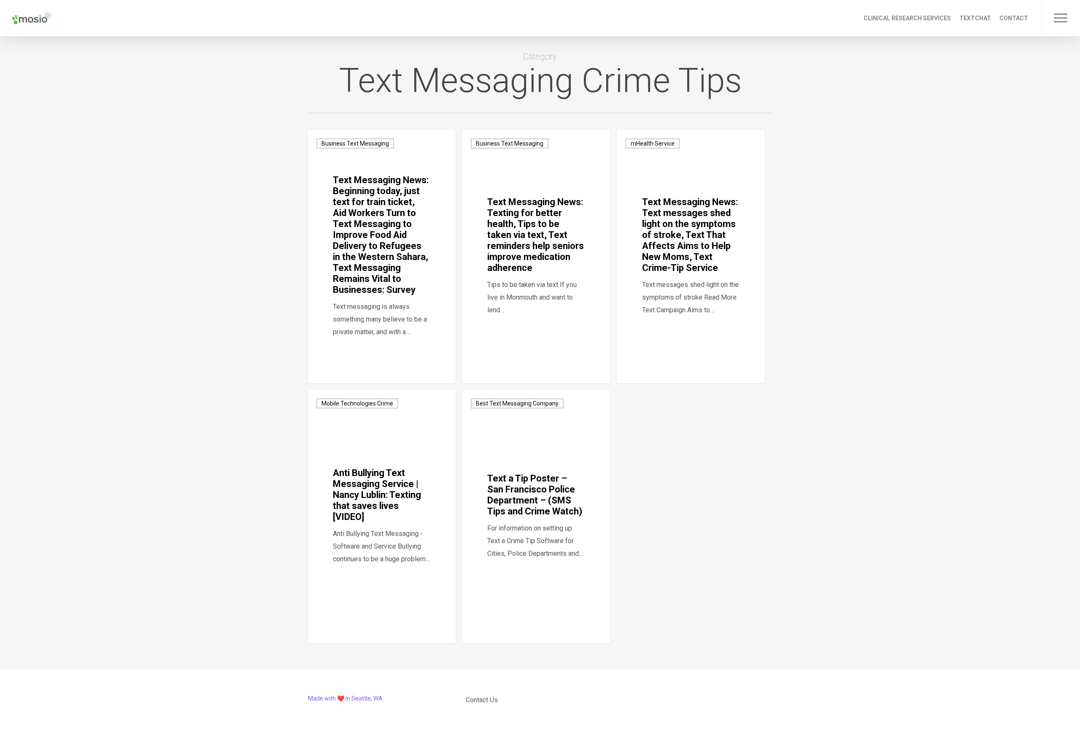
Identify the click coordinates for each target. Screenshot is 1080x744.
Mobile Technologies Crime (357, 403)
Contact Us (482, 700)
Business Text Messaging (355, 143)
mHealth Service (653, 143)
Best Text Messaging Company (517, 403)
